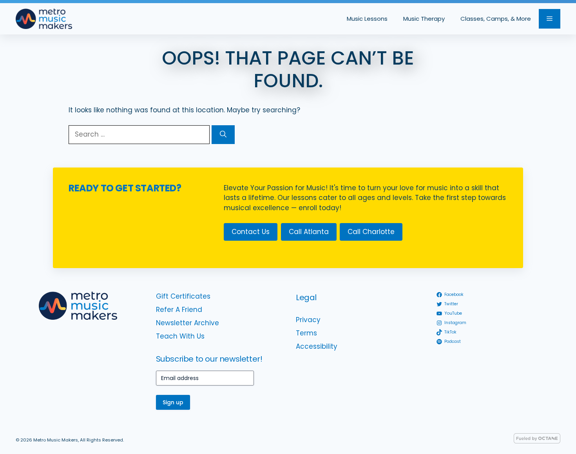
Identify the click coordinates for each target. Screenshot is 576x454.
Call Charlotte (371, 231)
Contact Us (251, 231)
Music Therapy (424, 18)
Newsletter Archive (187, 323)
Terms (306, 333)
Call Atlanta (309, 231)
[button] (549, 19)
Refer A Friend (179, 309)
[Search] (223, 134)
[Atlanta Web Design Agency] (537, 441)
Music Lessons (367, 18)
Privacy (308, 319)
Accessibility (316, 346)
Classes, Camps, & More (495, 18)
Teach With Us (180, 336)
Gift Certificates (183, 296)
